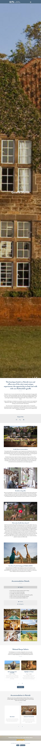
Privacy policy (22, 745)
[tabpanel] (20, 594)
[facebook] (32, 377)
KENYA (20, 188)
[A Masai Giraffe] (29, 631)
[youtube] (36, 377)
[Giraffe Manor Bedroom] (12, 620)
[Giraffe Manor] (12, 609)
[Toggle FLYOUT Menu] (30, 2)
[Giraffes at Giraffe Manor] (29, 609)
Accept (18, 745)
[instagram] (34, 377)
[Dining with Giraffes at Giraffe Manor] (12, 631)
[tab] (20, 587)
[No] (20, 746)
